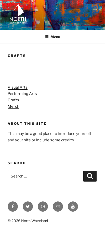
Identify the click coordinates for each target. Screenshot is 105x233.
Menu (55, 37)
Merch (13, 106)
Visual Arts (18, 87)
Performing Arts (22, 93)
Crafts (13, 100)
